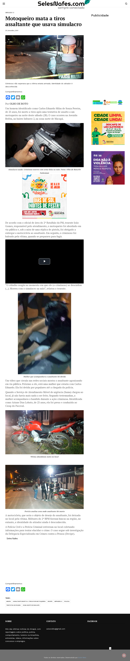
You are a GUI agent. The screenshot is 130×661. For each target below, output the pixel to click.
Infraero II (58, 601)
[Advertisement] (44, 562)
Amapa (8, 601)
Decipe (50, 601)
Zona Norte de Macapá (31, 605)
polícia (66, 601)
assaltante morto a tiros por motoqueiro (29, 601)
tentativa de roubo (13, 605)
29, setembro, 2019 (11, 30)
